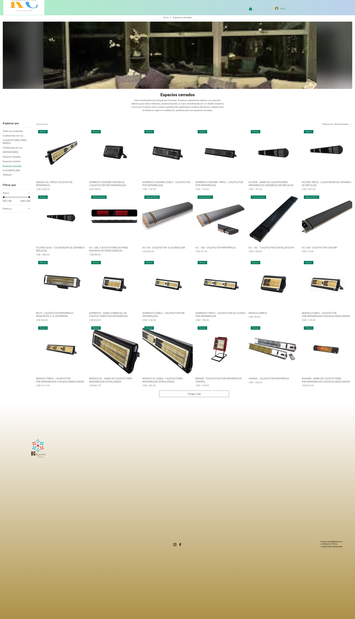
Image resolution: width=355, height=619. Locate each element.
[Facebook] (180, 544)
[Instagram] (175, 544)
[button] (250, 8)
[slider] (3, 197)
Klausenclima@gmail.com (332, 541)
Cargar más (194, 393)
